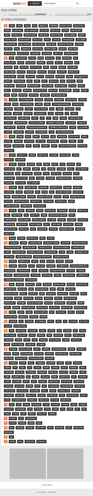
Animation (26, 49)
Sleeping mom (67, 386)
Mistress (33, 294)
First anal (56, 174)
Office (50, 321)
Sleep (31, 363)
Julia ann (65, 243)
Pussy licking (18, 344)
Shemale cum (64, 391)
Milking (16, 308)
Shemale (13, 363)
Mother (71, 284)
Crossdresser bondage (37, 127)
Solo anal (35, 391)
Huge (33, 229)
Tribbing (52, 414)
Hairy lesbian (35, 224)
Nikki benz (23, 317)
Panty (27, 340)
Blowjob (24, 67)
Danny (7, 146)
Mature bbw (66, 308)
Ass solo (44, 30)
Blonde (84, 90)
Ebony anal (65, 155)
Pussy (32, 335)
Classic (59, 114)
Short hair (66, 400)
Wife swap (41, 428)
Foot (62, 164)
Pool (34, 340)
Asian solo (17, 35)
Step (34, 381)
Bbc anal (30, 77)
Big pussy (16, 90)
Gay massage (40, 206)
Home (44, 215)
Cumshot (17, 114)
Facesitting (9, 169)
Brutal (51, 72)
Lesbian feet (62, 266)
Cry (42, 118)
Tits (62, 409)
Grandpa (77, 187)
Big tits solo (36, 67)
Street (83, 395)
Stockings (31, 372)
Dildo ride (82, 146)
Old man (29, 321)
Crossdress (41, 132)
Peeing (18, 340)
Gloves (57, 197)
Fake (32, 178)
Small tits (31, 395)
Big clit (40, 77)
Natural (34, 317)
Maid (52, 289)
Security (63, 372)
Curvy (34, 118)
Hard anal (56, 224)
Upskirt (13, 418)
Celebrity (69, 109)
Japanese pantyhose (42, 257)
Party (82, 331)
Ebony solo (42, 155)
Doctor (45, 137)
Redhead (49, 354)
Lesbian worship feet (79, 266)
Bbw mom (23, 95)
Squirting (82, 377)
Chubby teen (9, 127)
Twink (55, 409)
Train (70, 409)
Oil (65, 321)
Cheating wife (21, 123)
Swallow (53, 372)
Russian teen (21, 358)
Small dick (44, 400)
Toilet (46, 405)
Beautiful (61, 72)
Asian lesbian (51, 49)
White (69, 428)
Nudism (43, 317)
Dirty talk (40, 141)
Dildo (28, 137)
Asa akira (47, 53)
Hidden (39, 211)
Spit (73, 377)
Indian (12, 238)
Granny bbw (26, 206)
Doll (80, 141)
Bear (29, 81)
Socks (83, 372)
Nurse (29, 312)
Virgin (31, 423)
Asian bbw (35, 53)
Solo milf (8, 386)
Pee (75, 331)
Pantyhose (21, 331)
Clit (48, 118)
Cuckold (13, 100)
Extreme (53, 155)
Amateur (43, 26)
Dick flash (29, 141)
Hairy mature (10, 220)
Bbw (11, 58)
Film (17, 174)
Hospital (53, 229)
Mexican (48, 303)
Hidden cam (50, 211)
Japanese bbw (77, 247)
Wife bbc (30, 428)
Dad (52, 137)
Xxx (11, 437)
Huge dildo (83, 220)
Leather (71, 271)
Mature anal (59, 284)
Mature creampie (35, 303)
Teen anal (36, 405)
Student (42, 381)
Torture (38, 409)
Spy (15, 368)
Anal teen (37, 40)
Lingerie (8, 275)
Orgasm (13, 321)
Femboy (36, 169)
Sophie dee (80, 386)
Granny (13, 187)
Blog (19, 3)
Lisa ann (40, 266)
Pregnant (32, 331)
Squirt (60, 363)
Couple (74, 114)
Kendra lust (24, 261)
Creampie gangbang (55, 123)
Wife (11, 428)
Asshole (79, 44)
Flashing (61, 169)
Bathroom (21, 86)
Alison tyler (23, 53)
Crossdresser (26, 104)
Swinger (73, 368)
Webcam (20, 428)
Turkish (83, 405)
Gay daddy (48, 201)
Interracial (32, 238)
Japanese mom (35, 243)
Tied (84, 409)
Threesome (20, 409)
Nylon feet (61, 312)
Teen (11, 405)
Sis (28, 377)
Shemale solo (18, 377)
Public (42, 331)
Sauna (35, 377)
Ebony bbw (20, 160)
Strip (7, 377)
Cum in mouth (40, 114)
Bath (7, 95)
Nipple (71, 312)
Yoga (20, 442)
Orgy (58, 321)
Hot (26, 215)
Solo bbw (19, 395)
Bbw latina (9, 86)
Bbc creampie (65, 90)
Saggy (64, 368)
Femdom (31, 164)
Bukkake (41, 63)
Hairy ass (23, 229)
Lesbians (50, 266)
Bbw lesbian (9, 72)
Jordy (7, 252)
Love (34, 271)
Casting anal (10, 118)
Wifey (50, 428)
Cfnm (15, 104)
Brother (49, 77)
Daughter (62, 137)
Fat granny (9, 178)
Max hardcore (28, 308)
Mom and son (10, 289)
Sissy (68, 363)
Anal (12, 26)
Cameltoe (82, 123)
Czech (7, 104)
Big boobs (31, 72)
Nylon (21, 312)
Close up (8, 123)
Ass (34, 26)
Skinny (7, 368)
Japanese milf (50, 252)
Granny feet (36, 201)
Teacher (55, 405)
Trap (23, 414)
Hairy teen (9, 234)
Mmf (41, 294)
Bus (75, 58)
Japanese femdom (24, 257)
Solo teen (19, 386)
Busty (7, 90)
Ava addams (76, 30)
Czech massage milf (65, 132)
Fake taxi (67, 174)
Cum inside (19, 132)
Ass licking (81, 40)
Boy (76, 63)
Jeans (70, 252)
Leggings (80, 271)
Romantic (81, 349)
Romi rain (49, 358)
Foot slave (20, 183)
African (56, 40)
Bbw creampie (33, 86)
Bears (21, 77)
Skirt (62, 395)
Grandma (28, 192)
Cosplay (48, 100)
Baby (46, 67)
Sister (22, 363)
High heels (68, 224)
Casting (82, 100)
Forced (12, 164)
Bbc (58, 58)
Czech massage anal (61, 104)
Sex (29, 368)
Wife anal (9, 432)
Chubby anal (24, 118)
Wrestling (79, 428)
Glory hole (78, 192)
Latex (31, 266)
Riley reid (39, 354)
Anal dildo (43, 35)
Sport (26, 381)
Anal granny (70, 35)
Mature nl (28, 298)
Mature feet (10, 303)
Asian (27, 26)
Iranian (21, 238)
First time (9, 174)
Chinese (39, 100)
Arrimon (53, 26)
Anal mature (68, 40)
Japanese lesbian (51, 243)
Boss (44, 81)
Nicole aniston (40, 312)
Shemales (32, 400)
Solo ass (45, 377)
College (21, 127)
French (27, 169)
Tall (77, 409)
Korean (13, 261)
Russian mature (59, 349)
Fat (78, 164)
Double (72, 141)
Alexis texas (66, 26)
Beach (20, 63)
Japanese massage (12, 247)
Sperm (29, 386)
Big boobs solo (81, 77)
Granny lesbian (19, 197)
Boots (53, 67)
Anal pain (73, 49)
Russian (13, 349)
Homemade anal (66, 229)
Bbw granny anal (59, 95)
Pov (59, 331)
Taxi (29, 409)
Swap (54, 377)
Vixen (39, 423)
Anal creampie (31, 30)
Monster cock (80, 308)
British (62, 67)
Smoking (74, 372)
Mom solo (71, 303)
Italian (50, 238)
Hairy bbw (80, 229)
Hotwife (62, 220)
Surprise (76, 391)
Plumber (41, 344)
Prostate (58, 335)
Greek (71, 201)
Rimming (46, 349)
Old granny (40, 321)
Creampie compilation (58, 127)
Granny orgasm (77, 197)
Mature (20, 284)
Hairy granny (24, 220)
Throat (32, 414)
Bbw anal (66, 58)
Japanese (13, 243)
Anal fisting (79, 26)
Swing (52, 391)
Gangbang (43, 187)
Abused (63, 49)
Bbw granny (21, 58)
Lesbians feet (83, 275)
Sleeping (50, 363)
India (42, 238)
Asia (17, 49)
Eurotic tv (22, 155)
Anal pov (58, 53)
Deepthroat (74, 137)
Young (12, 442)
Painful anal (79, 335)
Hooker (78, 224)
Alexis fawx (9, 53)
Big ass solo (10, 63)
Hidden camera (39, 220)
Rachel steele (25, 349)
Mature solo (82, 284)
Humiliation (9, 224)
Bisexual (42, 72)
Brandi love (73, 72)
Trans (26, 405)
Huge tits (34, 215)
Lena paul (43, 271)
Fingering (77, 178)
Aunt (7, 35)
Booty (76, 90)
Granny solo (56, 187)
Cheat (72, 127)
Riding (15, 354)
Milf (38, 284)
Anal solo (55, 30)
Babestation (47, 86)
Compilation (71, 100)
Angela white (56, 35)
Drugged (18, 141)
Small (82, 368)
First (76, 174)
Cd (67, 114)
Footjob (71, 164)
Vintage (22, 423)
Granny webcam (21, 201)
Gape (66, 197)
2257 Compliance (42, 492)
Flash (46, 174)
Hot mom (51, 220)
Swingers (42, 372)
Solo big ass (22, 391)
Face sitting (22, 178)
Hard (7, 215)
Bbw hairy (45, 95)
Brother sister (40, 90)
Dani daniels (53, 141)
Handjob (30, 211)
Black (50, 63)
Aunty (47, 40)
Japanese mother (61, 257)
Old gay (8, 326)
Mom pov (8, 298)
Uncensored (31, 418)
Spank (46, 368)
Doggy (63, 141)
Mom (11, 284)
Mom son (47, 284)
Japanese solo (45, 247)
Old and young (20, 326)
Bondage (68, 63)
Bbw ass (27, 90)
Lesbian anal (69, 275)
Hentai (72, 211)
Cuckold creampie (37, 123)
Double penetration (67, 146)
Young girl (30, 442)
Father (37, 174)
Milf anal (74, 294)
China (47, 104)
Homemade (62, 211)
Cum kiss (29, 132)
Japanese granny (35, 252)
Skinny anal (54, 381)
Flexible (40, 178)
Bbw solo (49, 58)
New (51, 312)
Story (7, 381)
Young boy (41, 442)
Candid (7, 114)
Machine (21, 303)
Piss (11, 331)
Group (19, 192)
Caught (29, 109)
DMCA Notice (52, 492)
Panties (41, 335)
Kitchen (50, 261)
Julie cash (9, 257)
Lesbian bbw (9, 271)
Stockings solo (19, 400)
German (67, 187)
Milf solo (22, 289)
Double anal (18, 146)
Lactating (35, 275)
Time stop (42, 414)
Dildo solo (9, 150)
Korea (34, 261)
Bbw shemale (61, 86)
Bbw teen (53, 90)
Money (60, 289)
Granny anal (31, 187)
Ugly (21, 418)
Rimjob (71, 349)
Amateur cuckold (65, 44)
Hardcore (42, 229)
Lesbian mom (31, 280)
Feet (39, 164)
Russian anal (61, 354)
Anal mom (51, 44)
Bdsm (41, 58)
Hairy (21, 211)
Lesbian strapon (57, 271)
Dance (84, 137)
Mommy (18, 298)
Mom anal (70, 289)
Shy (44, 386)
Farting (51, 169)
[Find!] (77, 3)
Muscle (58, 298)
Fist (19, 169)
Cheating (18, 109)
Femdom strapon (63, 178)
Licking (57, 275)
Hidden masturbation (58, 215)
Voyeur (13, 423)
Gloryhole (9, 192)
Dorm (12, 137)
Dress (36, 146)
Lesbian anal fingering (14, 280)
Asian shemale (71, 53)
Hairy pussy (22, 224)
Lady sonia (47, 275)
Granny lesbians (11, 206)
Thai (18, 405)
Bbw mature (19, 81)
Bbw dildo (53, 81)
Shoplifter (79, 381)
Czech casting (41, 109)
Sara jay (19, 372)
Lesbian (13, 266)
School (37, 368)
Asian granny (24, 40)
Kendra (69, 261)
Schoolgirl (53, 386)
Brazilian (33, 95)
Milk (31, 289)
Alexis (65, 30)
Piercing (43, 340)
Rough (37, 349)
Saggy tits (64, 377)
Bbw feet (71, 81)
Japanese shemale (61, 247)
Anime (7, 30)
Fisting (21, 164)
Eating (75, 155)
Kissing (59, 261)
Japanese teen (81, 252)
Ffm (43, 169)
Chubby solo (78, 104)
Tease (15, 414)
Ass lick (8, 49)
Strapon (77, 363)
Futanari (50, 178)
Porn (7, 344)
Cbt (78, 109)
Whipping (59, 428)
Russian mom (27, 354)
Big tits (59, 63)
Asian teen (38, 49)
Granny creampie (63, 192)
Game (7, 197)
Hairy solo (83, 211)
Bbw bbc (8, 81)
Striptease (66, 381)
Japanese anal (29, 247)
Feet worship (33, 183)
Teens (47, 409)
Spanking (40, 363)
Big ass (32, 58)
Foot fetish (27, 174)
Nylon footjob (10, 317)
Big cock (21, 72)
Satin (7, 400)
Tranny (65, 405)
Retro (7, 354)
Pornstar (30, 344)
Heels (46, 224)
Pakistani (8, 340)
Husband (71, 220)
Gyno (44, 192)
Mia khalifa (62, 294)
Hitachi (12, 211)
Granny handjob (44, 197)
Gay (20, 187)
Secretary (52, 395)
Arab (19, 26)
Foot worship (82, 169)
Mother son (42, 308)
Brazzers (30, 63)
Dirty (54, 146)
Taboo (74, 405)
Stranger (9, 395)
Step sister (9, 391)
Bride (37, 81)
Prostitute (76, 340)
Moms (81, 303)
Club (51, 132)
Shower (55, 368)
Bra (62, 81)
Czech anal (83, 127)
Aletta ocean (10, 40)
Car (51, 109)
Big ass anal (10, 77)
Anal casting (38, 44)
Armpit (82, 35)
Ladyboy (22, 266)
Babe (14, 95)
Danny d (45, 146)
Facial (70, 169)
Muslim (38, 298)
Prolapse (22, 335)
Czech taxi (70, 123)
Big (16, 67)
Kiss (42, 261)
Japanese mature (79, 243)
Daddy (36, 137)
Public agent (10, 335)
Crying (63, 118)
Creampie (59, 100)
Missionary (59, 303)
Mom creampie (70, 298)
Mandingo (51, 294)
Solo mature (72, 395)
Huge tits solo (10, 229)
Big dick (72, 86)
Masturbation (41, 289)
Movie (83, 294)
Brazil (81, 86)
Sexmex (42, 395)
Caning (59, 109)
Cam (55, 118)
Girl (51, 192)
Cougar (8, 132)
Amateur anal (30, 35)
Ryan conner (75, 354)
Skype (44, 391)
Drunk (20, 137)
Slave (22, 368)
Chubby (38, 104)
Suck (37, 386)
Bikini (80, 81)
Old (21, 321)
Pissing (51, 331)
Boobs (69, 77)
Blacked (8, 67)
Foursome (9, 183)
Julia (62, 252)
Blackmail (73, 67)
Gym (37, 192)
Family (46, 164)
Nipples (80, 312)
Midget (23, 294)
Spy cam (54, 400)
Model (7, 308)
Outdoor (73, 321)
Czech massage (26, 100)
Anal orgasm (24, 44)
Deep (28, 146)
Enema (32, 155)
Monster (48, 298)
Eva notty (9, 160)
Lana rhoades (23, 271)
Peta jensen (55, 340)
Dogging (8, 141)
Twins (7, 414)
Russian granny (36, 358)
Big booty (60, 77)
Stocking (16, 381)
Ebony (12, 155)
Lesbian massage (21, 275)
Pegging (67, 331)
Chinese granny (75, 118)
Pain (49, 335)
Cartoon (8, 109)
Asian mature (10, 44)
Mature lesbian (11, 294)
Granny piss (61, 201)
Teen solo (9, 409)
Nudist (12, 312)
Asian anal (17, 30)
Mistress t (54, 308)
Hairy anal (17, 215)
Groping (31, 197)
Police (68, 335)
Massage (30, 284)
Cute (51, 114)
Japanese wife (18, 252)
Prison (65, 340)
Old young (84, 321)
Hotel (72, 215)
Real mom (8, 358)
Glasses (8, 201)
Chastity (28, 114)
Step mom (8, 372)
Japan (23, 243)
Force (55, 164)
